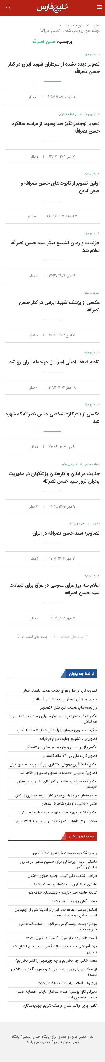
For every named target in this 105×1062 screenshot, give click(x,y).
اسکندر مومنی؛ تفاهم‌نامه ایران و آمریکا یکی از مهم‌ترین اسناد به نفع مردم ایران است (56, 912)
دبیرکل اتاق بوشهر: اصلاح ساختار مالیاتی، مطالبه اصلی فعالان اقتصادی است (57, 994)
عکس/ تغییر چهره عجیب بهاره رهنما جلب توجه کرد (58, 812)
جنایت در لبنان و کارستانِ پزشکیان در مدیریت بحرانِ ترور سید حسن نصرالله (54, 477)
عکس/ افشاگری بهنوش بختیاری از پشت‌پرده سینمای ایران (53, 764)
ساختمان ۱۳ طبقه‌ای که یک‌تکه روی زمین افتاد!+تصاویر (56, 821)
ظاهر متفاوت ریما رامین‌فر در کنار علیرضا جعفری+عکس (56, 795)
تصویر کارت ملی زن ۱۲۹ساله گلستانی (69, 756)
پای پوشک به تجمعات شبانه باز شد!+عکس (65, 853)
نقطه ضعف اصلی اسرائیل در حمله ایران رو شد (54, 362)
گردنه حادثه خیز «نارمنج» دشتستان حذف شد (62, 893)
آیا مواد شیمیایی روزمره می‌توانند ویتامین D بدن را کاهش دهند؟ (54, 972)
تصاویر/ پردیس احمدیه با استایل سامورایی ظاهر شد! (58, 773)
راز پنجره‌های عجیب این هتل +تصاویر (68, 707)
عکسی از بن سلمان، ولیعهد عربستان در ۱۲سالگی (60, 747)
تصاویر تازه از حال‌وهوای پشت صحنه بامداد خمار (60, 690)
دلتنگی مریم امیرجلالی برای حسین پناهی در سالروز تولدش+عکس (58, 864)
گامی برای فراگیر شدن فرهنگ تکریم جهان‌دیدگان (60, 1006)
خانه (97, 25)
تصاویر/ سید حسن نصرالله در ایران (66, 533)
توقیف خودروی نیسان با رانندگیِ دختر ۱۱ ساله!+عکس (57, 730)
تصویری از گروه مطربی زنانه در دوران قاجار (64, 699)
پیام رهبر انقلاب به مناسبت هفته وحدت (67, 983)
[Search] (8, 9)
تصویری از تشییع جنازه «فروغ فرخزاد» (68, 739)
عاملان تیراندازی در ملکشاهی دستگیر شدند (64, 884)
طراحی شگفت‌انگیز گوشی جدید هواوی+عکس (62, 876)
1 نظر (34, 157)
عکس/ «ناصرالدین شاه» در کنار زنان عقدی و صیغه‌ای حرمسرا (57, 784)
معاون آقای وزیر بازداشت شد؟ (74, 901)
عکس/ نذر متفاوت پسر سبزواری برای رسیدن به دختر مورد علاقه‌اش (53, 719)
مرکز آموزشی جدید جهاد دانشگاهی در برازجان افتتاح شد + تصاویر (53, 949)
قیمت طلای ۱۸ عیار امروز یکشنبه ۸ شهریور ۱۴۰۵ (61, 938)
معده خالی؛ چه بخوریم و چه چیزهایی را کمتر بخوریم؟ (56, 961)
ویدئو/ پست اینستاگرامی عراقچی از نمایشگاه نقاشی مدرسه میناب (58, 927)
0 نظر (33, 97)
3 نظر (34, 507)
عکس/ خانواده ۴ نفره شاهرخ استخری (68, 804)
